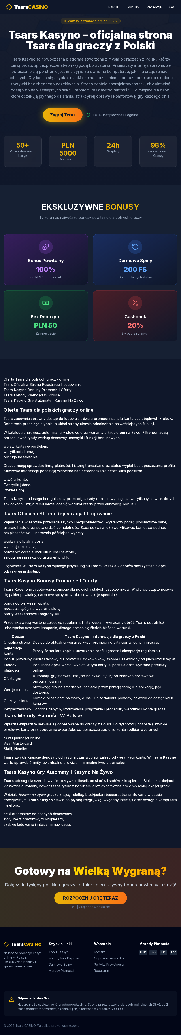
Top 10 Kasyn (58, 952)
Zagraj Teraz (62, 114)
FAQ (172, 7)
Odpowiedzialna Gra (109, 958)
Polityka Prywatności (109, 964)
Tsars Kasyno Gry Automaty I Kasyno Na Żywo (43, 400)
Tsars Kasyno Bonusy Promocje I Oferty (38, 390)
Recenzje (154, 7)
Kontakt (99, 952)
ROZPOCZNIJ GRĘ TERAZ (90, 898)
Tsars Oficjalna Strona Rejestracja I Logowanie (42, 384)
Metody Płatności (61, 970)
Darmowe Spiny (60, 964)
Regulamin (101, 970)
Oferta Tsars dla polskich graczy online (36, 379)
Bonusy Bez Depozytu (65, 958)
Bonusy (132, 7)
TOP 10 (113, 7)
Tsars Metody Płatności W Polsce (32, 395)
